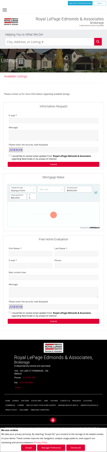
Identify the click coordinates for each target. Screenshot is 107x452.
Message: (13, 127)
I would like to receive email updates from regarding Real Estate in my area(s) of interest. (51, 157)
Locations (87, 401)
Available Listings (15, 76)
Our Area (54, 401)
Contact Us (65, 401)
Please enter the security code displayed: (28, 144)
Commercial (10, 405)
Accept (28, 447)
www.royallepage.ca (89, 405)
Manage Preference (51, 447)
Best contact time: (17, 272)
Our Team (25, 401)
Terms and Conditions (40, 410)
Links (46, 401)
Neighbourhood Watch (68, 405)
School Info (36, 401)
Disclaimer (24, 410)
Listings (15, 401)
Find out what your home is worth (41, 405)
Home (7, 401)
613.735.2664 (26, 382)
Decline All (76, 447)
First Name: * (15, 248)
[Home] (11, 22)
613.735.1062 (29, 377)
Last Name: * (61, 248)
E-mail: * (13, 115)
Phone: (58, 260)
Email (17, 387)
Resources (76, 401)
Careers (21, 405)
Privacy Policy (40, 442)
